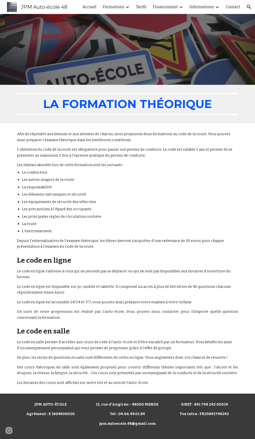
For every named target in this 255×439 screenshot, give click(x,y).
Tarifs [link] (141, 6)
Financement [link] (165, 6)
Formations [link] (113, 6)
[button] (249, 7)
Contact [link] (233, 6)
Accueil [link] (89, 6)
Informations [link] (202, 6)
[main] (127, 104)
